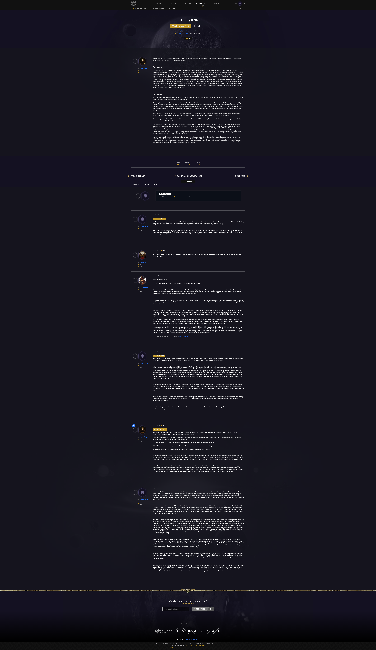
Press (167, 624)
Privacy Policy (192, 624)
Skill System (166, 194)
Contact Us (206, 624)
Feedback (199, 26)
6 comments (188, 181)
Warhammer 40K (180, 26)
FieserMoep (185, 31)
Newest (136, 184)
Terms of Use (177, 624)
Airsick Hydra (183, 336)
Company (172, 3)
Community (202, 3)
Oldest (146, 184)
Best (156, 184)
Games (159, 3)
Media (217, 3)
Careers (187, 3)
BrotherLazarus (183, 33)
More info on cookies (195, 645)
